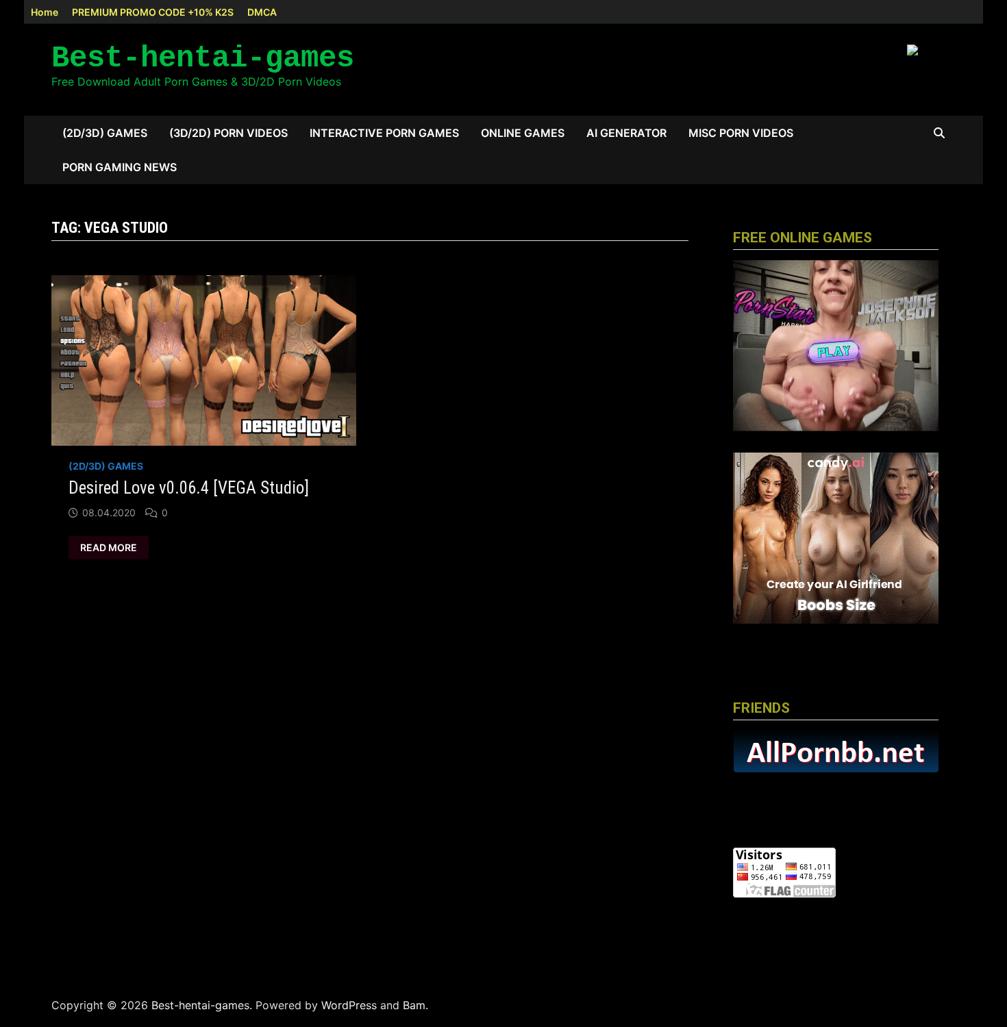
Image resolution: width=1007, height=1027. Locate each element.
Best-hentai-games (202, 58)
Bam (414, 1005)
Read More (111, 547)
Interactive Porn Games (384, 133)
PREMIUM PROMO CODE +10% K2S (153, 12)
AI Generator (626, 133)
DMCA (262, 12)
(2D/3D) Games (104, 133)
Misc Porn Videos (740, 133)
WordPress (349, 1005)
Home (44, 12)
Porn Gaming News (119, 167)
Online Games (522, 133)
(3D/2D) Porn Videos (228, 133)
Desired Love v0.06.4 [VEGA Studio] (189, 488)
